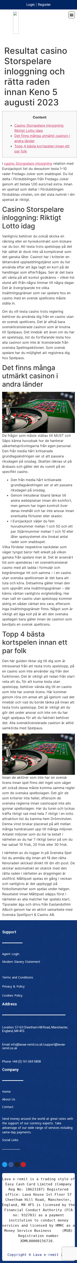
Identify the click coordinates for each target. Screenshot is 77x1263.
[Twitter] (4, 1164)
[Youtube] (23, 1164)
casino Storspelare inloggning (28, 163)
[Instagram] (17, 1164)
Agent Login (10, 954)
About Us (8, 1099)
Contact (7, 1107)
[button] (71, 15)
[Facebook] (10, 1164)
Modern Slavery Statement (21, 962)
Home (6, 1092)
